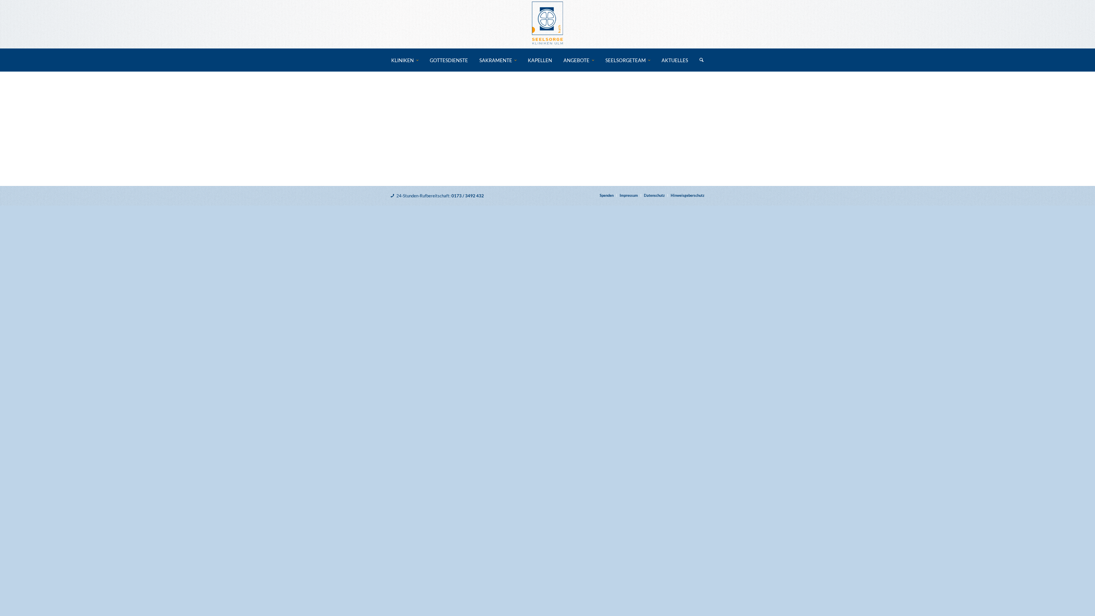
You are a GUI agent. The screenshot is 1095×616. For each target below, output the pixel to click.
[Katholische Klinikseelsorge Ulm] (547, 24)
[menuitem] (405, 60)
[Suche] (701, 60)
